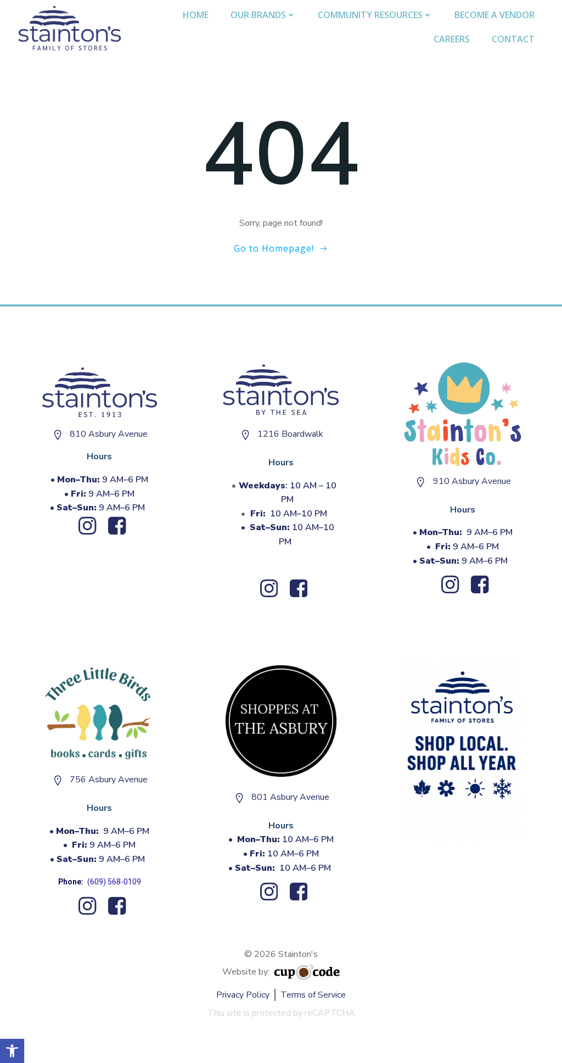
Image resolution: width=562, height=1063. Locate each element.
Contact (513, 39)
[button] (12, 1051)
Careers (452, 39)
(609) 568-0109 (114, 881)
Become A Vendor (494, 15)
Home (196, 15)
